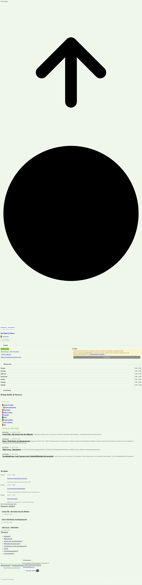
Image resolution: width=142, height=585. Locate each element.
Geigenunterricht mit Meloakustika (16, 488)
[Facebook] (37, 570)
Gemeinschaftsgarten (10, 407)
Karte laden (106, 357)
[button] (139, 327)
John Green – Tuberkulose (11, 449)
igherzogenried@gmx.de (28, 567)
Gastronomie (7, 410)
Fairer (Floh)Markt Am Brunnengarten (16, 441)
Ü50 (5, 425)
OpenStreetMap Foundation (97, 354)
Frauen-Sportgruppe (12, 498)
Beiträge (5, 432)
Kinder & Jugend (8, 412)
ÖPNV (5, 417)
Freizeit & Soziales (8, 405)
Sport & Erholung (8, 422)
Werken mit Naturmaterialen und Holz (17, 478)
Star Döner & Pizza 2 (7, 333)
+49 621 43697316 (6, 354)
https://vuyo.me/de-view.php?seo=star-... (11, 357)
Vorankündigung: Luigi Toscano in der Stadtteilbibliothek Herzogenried (27, 456)
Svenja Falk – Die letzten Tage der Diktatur (17, 434)
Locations (6, 415)
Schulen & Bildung (8, 420)
